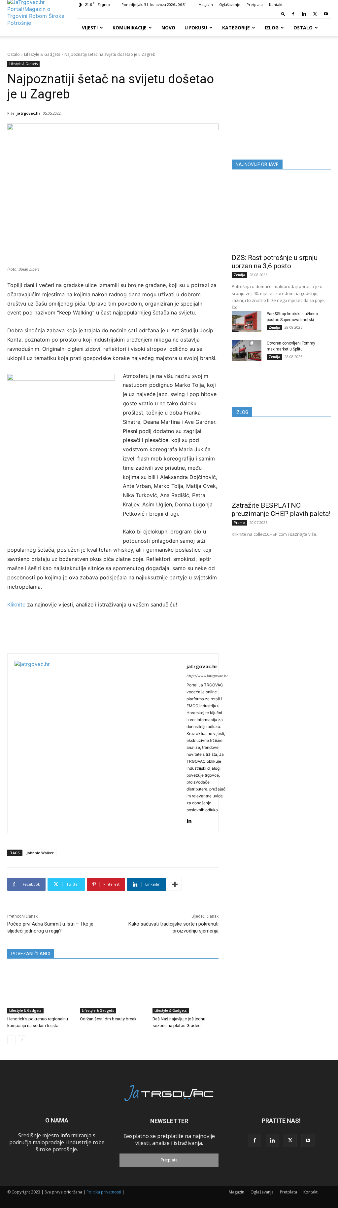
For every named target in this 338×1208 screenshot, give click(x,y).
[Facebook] (293, 13)
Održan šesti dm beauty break (108, 1018)
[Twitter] (315, 13)
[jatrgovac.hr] (97, 743)
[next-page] (22, 1040)
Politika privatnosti (103, 1192)
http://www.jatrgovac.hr (207, 676)
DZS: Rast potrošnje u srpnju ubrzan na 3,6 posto (275, 262)
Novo (168, 27)
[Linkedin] (304, 13)
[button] (283, 13)
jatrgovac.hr (28, 113)
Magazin (205, 4)
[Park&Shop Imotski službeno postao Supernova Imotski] (246, 321)
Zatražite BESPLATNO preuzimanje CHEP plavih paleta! (281, 509)
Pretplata (255, 4)
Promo (239, 522)
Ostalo (303, 27)
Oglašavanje (229, 4)
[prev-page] (11, 1040)
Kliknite (17, 604)
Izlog (272, 27)
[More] (175, 884)
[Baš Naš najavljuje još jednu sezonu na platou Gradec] (185, 990)
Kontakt (276, 4)
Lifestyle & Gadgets (42, 54)
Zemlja (239, 275)
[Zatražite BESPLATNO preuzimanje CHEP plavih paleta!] (281, 461)
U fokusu (196, 27)
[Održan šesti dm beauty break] (113, 990)
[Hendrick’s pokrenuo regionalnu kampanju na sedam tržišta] (40, 990)
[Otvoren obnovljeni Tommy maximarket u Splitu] (246, 350)
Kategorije (236, 27)
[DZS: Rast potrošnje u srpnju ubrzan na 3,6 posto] (281, 213)
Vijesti (90, 27)
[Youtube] (326, 13)
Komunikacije (130, 27)
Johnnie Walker (40, 852)
